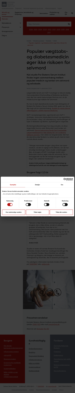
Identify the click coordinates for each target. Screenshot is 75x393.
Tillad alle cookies (61, 212)
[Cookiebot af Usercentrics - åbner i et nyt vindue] (65, 179)
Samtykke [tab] (13, 184)
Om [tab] (62, 184)
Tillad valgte (37, 212)
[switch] (28, 204)
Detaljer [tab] (37, 184)
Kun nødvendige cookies (14, 212)
